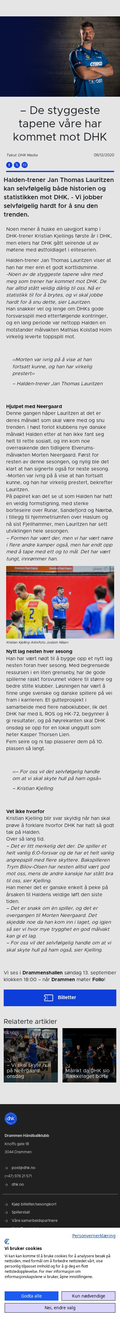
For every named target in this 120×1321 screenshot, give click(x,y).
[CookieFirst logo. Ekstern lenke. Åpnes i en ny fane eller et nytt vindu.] (7, 1241)
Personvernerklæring (93, 1236)
